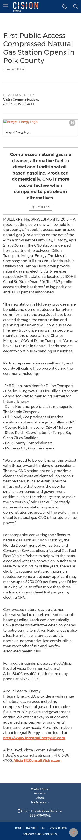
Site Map (30, 827)
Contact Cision (40, 789)
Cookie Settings (58, 827)
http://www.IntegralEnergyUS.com (34, 738)
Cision (46, 834)
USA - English (13, 69)
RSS (43, 827)
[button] (64, 6)
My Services (38, 802)
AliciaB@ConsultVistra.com (37, 760)
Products (40, 793)
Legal (18, 827)
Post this (43, 207)
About (40, 797)
